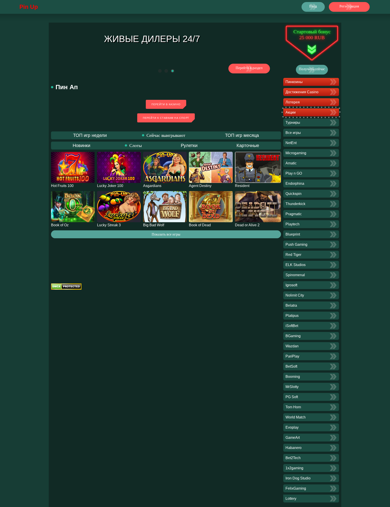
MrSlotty (292, 387)
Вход (313, 6)
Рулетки (189, 145)
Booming (293, 376)
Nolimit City (295, 295)
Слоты (135, 145)
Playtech (292, 224)
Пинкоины (294, 82)
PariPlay (292, 356)
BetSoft (291, 366)
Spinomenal (295, 275)
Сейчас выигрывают (165, 135)
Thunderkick (295, 204)
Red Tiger (293, 255)
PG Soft (292, 397)
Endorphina (295, 183)
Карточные (248, 145)
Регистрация (349, 6)
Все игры (293, 133)
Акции (291, 112)
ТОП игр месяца (242, 135)
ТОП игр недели (90, 135)
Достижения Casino (302, 92)
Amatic (291, 163)
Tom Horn (293, 407)
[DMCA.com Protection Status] (166, 286)
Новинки (81, 145)
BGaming (293, 336)
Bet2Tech (293, 458)
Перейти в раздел (249, 68)
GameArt (293, 437)
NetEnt (291, 143)
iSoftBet (292, 326)
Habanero (294, 448)
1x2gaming (294, 468)
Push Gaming (296, 244)
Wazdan (292, 346)
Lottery (291, 498)
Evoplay (292, 427)
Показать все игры (166, 234)
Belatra (291, 305)
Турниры (293, 122)
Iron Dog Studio (298, 478)
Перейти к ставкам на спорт (166, 118)
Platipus (292, 316)
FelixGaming (296, 488)
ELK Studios (296, 265)
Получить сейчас (312, 69)
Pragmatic (294, 214)
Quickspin (294, 194)
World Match (296, 417)
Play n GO (294, 173)
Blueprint (293, 234)
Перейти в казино (166, 104)
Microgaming (296, 153)
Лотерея (293, 102)
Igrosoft (291, 285)
